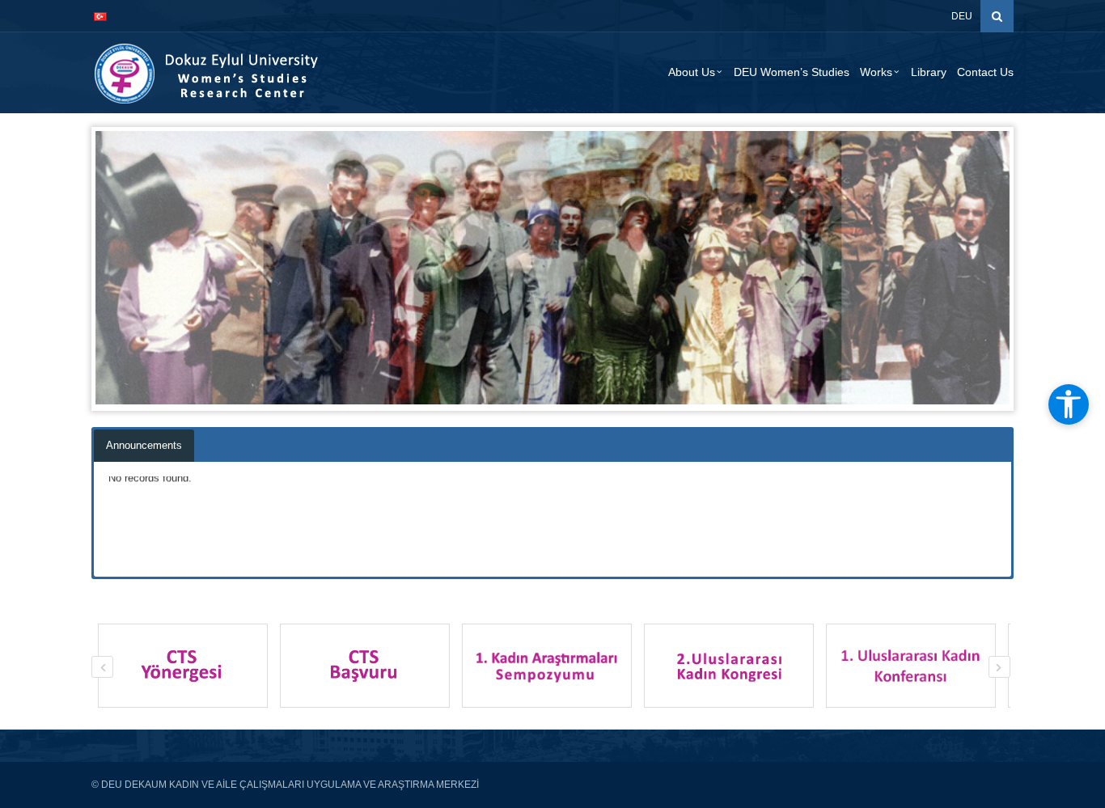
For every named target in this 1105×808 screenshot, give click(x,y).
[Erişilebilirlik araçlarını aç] (1068, 404)
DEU (961, 16)
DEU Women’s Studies (791, 72)
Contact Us (985, 72)
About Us (691, 72)
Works (876, 72)
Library (928, 72)
